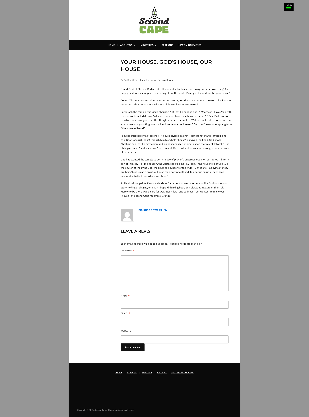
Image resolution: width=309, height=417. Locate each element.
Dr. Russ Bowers (150, 210)
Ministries (147, 45)
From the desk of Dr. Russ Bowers (157, 80)
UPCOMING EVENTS (189, 45)
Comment (128, 250)
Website (126, 330)
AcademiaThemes (125, 410)
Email (125, 313)
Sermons (167, 45)
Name (125, 295)
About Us (126, 45)
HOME (111, 45)
